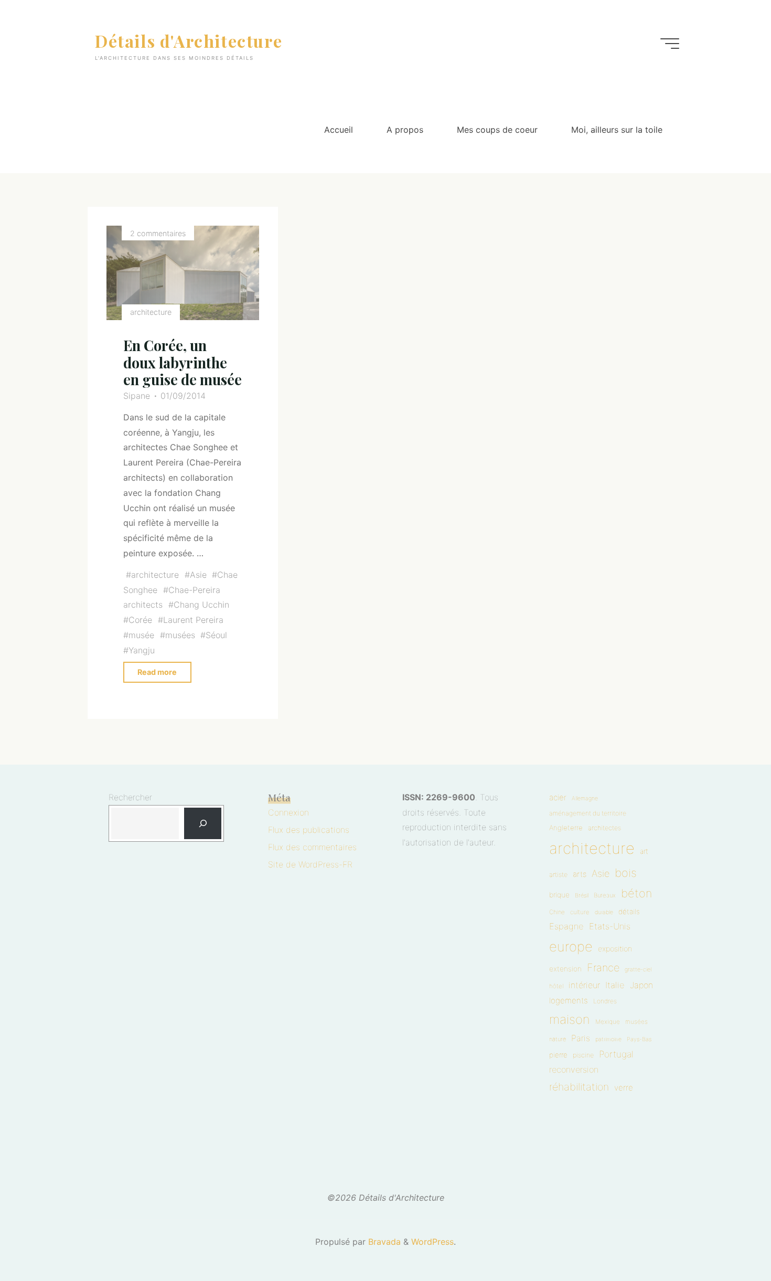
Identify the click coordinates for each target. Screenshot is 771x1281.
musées (180, 635)
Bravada (383, 1241)
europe (571, 946)
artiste (558, 874)
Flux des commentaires (312, 847)
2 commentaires (158, 233)
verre (623, 1088)
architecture (151, 312)
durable (604, 912)
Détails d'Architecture (188, 40)
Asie (198, 574)
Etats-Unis (609, 926)
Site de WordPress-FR (310, 864)
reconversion (573, 1069)
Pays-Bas (639, 1039)
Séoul (217, 635)
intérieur (584, 985)
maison (569, 1019)
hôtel (556, 986)
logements (568, 1000)
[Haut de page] (730, 1240)
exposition (615, 949)
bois (626, 873)
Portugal (616, 1054)
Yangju (142, 650)
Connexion (288, 812)
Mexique (607, 1021)
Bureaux (605, 895)
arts (579, 874)
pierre (558, 1055)
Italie (615, 985)
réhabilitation (579, 1087)
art (644, 851)
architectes (604, 828)
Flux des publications (308, 829)
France (603, 967)
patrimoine (608, 1039)
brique (559, 895)
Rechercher (130, 797)
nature (557, 1039)
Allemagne (585, 798)
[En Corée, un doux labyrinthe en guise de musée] (183, 273)
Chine (557, 912)
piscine (583, 1055)
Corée (141, 620)
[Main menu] (669, 43)
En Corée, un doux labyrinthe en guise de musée (183, 362)
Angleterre (566, 827)
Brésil (581, 895)
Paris (580, 1038)
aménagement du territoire (587, 813)
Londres (605, 1001)
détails (629, 911)
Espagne (566, 926)
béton (636, 893)
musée (142, 635)
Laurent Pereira (193, 620)
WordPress (432, 1241)
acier (557, 797)
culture (580, 912)
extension (565, 969)
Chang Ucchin (201, 604)
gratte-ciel (638, 969)
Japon (641, 985)
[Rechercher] (202, 824)
